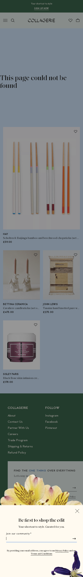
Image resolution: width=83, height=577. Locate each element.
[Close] (77, 511)
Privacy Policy (62, 551)
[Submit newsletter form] (74, 538)
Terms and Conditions (41, 554)
